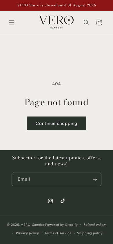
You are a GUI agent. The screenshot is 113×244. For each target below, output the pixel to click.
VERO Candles (32, 224)
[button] (11, 22)
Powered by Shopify (61, 224)
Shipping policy (90, 233)
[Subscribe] (94, 179)
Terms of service (58, 233)
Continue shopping (56, 123)
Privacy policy (27, 233)
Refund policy (94, 224)
